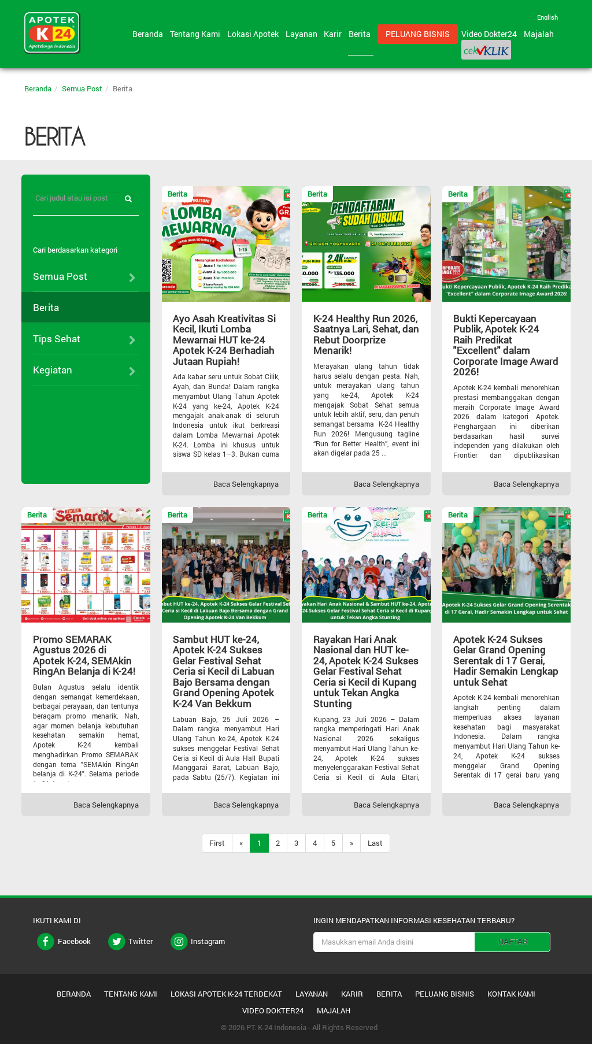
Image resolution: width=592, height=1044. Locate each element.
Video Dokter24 (490, 33)
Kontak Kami (511, 994)
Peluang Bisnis (418, 33)
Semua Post (82, 88)
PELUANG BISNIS (444, 994)
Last (375, 843)
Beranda (149, 33)
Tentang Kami (197, 33)
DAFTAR (513, 941)
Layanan (303, 33)
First (217, 843)
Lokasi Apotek (254, 33)
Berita (361, 33)
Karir (334, 33)
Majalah (539, 33)
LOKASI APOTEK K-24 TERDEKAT (226, 994)
